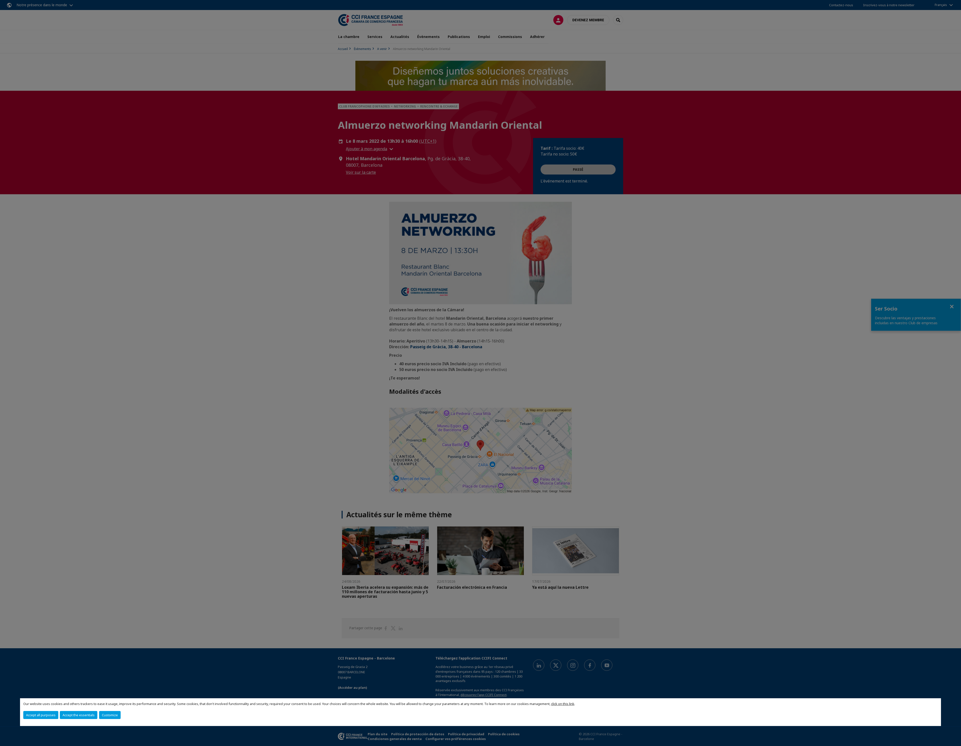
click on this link (562, 704)
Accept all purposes (41, 715)
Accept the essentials (79, 715)
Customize (110, 715)
